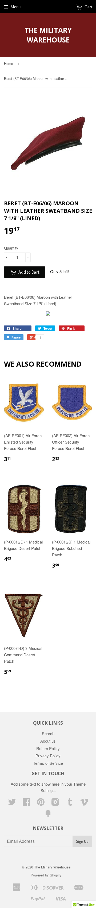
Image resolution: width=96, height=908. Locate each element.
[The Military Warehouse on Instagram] (55, 803)
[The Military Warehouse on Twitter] (12, 803)
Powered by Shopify (46, 875)
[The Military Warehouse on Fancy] (48, 815)
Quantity (11, 248)
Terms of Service (48, 763)
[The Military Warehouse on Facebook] (26, 803)
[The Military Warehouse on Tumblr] (70, 803)
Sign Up (82, 841)
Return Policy (48, 748)
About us (48, 741)
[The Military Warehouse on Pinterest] (41, 803)
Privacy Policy (48, 755)
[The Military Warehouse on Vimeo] (84, 803)
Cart (87, 6)
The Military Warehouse (48, 35)
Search (48, 733)
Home (8, 63)
